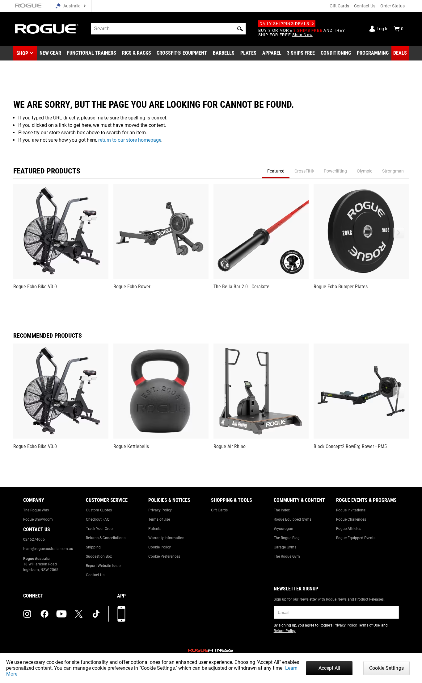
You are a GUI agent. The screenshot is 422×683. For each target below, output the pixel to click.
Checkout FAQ (97, 519)
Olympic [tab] (364, 171)
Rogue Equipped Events (355, 538)
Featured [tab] (276, 171)
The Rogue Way (36, 510)
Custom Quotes (99, 510)
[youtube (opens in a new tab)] (61, 614)
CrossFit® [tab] (304, 171)
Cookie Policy (159, 547)
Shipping (93, 547)
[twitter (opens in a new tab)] (79, 614)
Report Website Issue (103, 566)
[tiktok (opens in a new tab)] (96, 614)
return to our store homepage (129, 140)
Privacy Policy (160, 510)
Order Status (392, 5)
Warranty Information (166, 538)
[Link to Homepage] (46, 29)
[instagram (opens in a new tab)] (27, 614)
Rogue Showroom (38, 519)
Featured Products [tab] (46, 171)
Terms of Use (159, 519)
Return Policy (285, 631)
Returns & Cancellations (105, 538)
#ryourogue (283, 529)
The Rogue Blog (287, 538)
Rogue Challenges (351, 519)
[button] (240, 29)
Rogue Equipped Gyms (292, 519)
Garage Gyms (285, 547)
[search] (168, 29)
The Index (282, 510)
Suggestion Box (99, 556)
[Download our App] (121, 614)
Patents (154, 529)
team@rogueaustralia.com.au (48, 549)
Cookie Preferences (164, 556)
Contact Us (364, 5)
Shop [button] (22, 53)
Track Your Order (100, 529)
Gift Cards (339, 5)
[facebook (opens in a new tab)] (44, 614)
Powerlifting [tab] (335, 171)
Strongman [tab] (393, 171)
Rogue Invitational (351, 510)
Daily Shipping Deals (284, 24)
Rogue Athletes (348, 529)
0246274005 (34, 539)
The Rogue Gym (287, 556)
